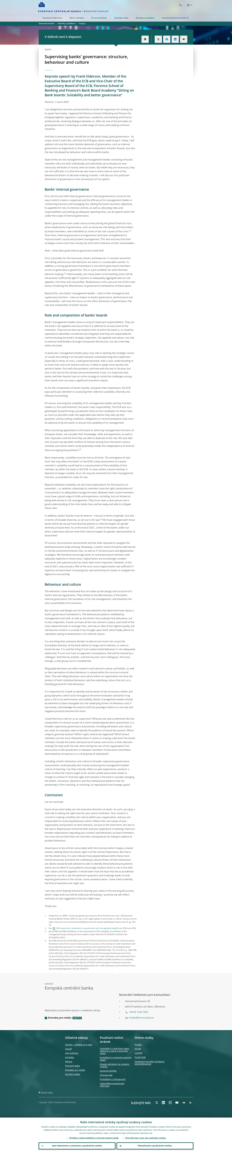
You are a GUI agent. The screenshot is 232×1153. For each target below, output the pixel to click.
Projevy (82, 23)
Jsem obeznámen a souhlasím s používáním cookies (77, 1146)
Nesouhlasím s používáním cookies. (155, 1146)
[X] (157, 1102)
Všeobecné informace (52, 18)
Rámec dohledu (77, 18)
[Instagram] (170, 1102)
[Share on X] (158, 39)
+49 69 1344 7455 (138, 1012)
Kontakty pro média (59, 1018)
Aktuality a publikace (145, 18)
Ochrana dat (106, 1075)
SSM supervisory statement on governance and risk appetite (83, 928)
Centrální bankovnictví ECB (174, 18)
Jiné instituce (71, 1053)
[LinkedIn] (163, 1102)
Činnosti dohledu (99, 18)
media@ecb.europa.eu (141, 1018)
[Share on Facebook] (166, 39)
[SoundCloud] (184, 1102)
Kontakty (69, 1057)
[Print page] (145, 39)
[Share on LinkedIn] (175, 39)
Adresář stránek (47, 1092)
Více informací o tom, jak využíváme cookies (145, 1138)
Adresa (68, 1062)
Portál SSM (140, 1057)
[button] (184, 5)
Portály (138, 1045)
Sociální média (72, 1074)
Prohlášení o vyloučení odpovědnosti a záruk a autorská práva (115, 1051)
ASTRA (138, 1049)
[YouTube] (177, 1102)
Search (180, 5)
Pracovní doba (72, 1066)
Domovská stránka (46, 23)
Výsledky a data (121, 18)
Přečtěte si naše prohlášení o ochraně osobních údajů (94, 1138)
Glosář (68, 1049)
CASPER (138, 1053)
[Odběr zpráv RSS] (190, 1102)
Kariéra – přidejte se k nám (78, 1045)
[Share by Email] (183, 39)
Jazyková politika (108, 1071)
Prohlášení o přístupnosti (113, 1079)
